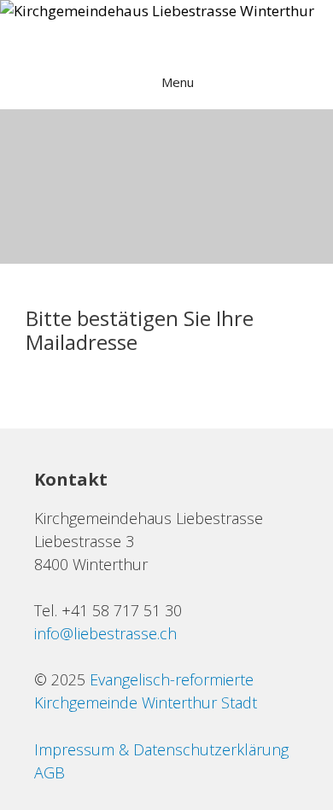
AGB (49, 772)
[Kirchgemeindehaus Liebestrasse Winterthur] (157, 11)
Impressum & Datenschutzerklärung (161, 749)
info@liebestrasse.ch (105, 633)
